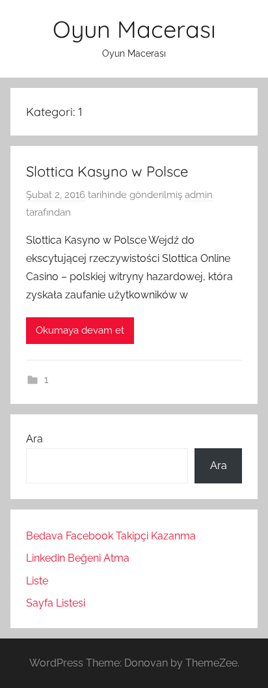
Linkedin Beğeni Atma (77, 558)
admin (199, 195)
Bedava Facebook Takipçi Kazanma (111, 536)
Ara (34, 439)
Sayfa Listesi (55, 603)
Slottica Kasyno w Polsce (107, 171)
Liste (37, 581)
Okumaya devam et (80, 330)
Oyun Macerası (134, 29)
